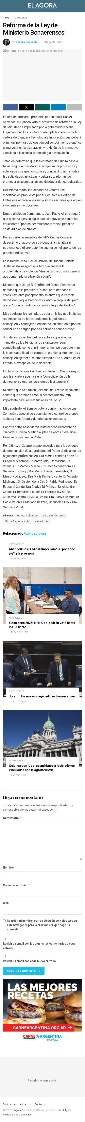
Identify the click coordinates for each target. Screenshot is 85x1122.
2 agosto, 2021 (18, 775)
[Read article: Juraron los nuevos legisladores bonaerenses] (42, 669)
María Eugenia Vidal (17, 521)
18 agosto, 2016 (53, 42)
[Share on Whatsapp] (42, 107)
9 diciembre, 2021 (19, 702)
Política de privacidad (15, 1104)
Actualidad (15, 618)
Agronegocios (17, 761)
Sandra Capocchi (27, 42)
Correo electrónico (17, 885)
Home (6, 18)
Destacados (20, 18)
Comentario (12, 818)
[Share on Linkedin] (58, 107)
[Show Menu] (4, 6)
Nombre (9, 867)
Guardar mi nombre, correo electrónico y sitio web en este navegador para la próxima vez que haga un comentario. (42, 925)
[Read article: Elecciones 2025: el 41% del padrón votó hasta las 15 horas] (42, 595)
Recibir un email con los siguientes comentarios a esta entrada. (39, 946)
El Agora (16, 1110)
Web (5, 902)
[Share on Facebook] (10, 107)
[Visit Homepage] (42, 6)
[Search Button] (80, 6)
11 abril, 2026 (17, 559)
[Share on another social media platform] (74, 107)
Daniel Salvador (27, 515)
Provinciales (16, 544)
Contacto (40, 1104)
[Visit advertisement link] (42, 1012)
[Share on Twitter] (26, 107)
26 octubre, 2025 (19, 632)
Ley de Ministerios (53, 515)
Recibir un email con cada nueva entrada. (30, 961)
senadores (42, 521)
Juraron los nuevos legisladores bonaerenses (42, 696)
